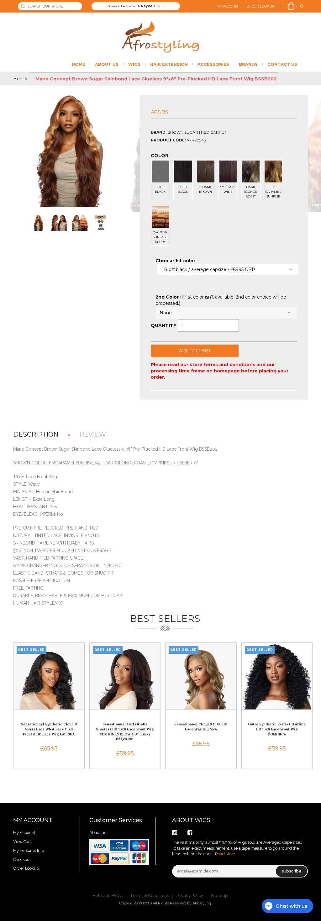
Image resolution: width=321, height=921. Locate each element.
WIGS (134, 64)
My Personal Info (28, 850)
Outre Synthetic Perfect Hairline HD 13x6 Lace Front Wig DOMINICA (277, 729)
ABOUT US (106, 64)
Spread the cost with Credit (136, 6)
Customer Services (115, 820)
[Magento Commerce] (160, 37)
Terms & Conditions (149, 895)
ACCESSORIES (213, 64)
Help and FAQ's (107, 895)
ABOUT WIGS (191, 820)
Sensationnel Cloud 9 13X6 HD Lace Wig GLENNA (200, 726)
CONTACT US (282, 64)
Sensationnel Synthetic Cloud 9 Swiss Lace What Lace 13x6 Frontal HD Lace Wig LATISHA (49, 729)
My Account (228, 6)
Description (35, 434)
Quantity (163, 325)
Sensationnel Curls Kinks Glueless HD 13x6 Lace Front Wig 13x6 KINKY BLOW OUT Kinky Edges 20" (125, 731)
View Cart (22, 841)
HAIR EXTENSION (169, 64)
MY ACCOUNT (32, 820)
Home (20, 78)
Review (92, 434)
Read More (225, 854)
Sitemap (219, 895)
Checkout (22, 859)
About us (97, 832)
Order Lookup (261, 6)
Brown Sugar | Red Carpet (196, 132)
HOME (78, 64)
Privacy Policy (189, 895)
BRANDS (248, 64)
